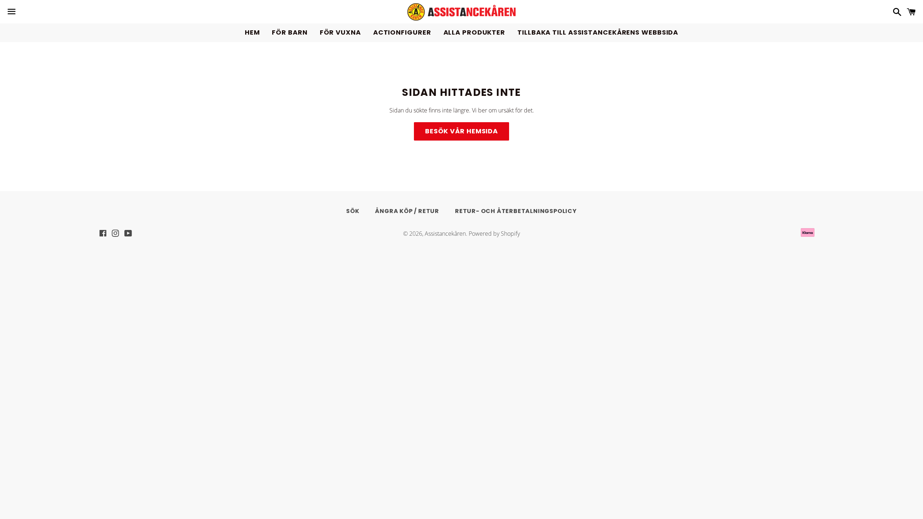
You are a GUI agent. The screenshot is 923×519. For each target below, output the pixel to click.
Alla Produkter (474, 32)
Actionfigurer (402, 32)
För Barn (289, 32)
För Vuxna (340, 32)
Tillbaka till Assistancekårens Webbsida (597, 32)
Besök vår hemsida (461, 131)
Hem (252, 32)
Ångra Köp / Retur (407, 211)
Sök (352, 211)
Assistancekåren (445, 234)
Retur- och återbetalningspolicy (516, 211)
